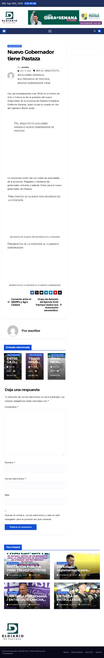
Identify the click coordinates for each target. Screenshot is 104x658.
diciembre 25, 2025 (68, 575)
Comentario (12, 407)
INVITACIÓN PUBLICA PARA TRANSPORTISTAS (26, 568)
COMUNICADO (55, 362)
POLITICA (89, 652)
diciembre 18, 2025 (68, 605)
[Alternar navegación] (50, 31)
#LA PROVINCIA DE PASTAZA (33, 79)
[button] (95, 31)
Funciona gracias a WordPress (15, 651)
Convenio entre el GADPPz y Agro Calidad (21, 302)
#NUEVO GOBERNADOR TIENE (34, 83)
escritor (25, 67)
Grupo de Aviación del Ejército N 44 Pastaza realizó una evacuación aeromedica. (47, 305)
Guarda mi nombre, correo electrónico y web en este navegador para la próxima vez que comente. (32, 517)
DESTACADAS (13, 563)
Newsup (39, 651)
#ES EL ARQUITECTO (47, 70)
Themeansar (7, 653)
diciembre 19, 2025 (18, 605)
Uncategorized (14, 46)
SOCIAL (99, 652)
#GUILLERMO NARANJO (31, 75)
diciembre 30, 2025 (18, 575)
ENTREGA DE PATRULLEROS (68, 598)
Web (7, 495)
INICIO (66, 652)
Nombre (10, 462)
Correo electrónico (15, 478)
